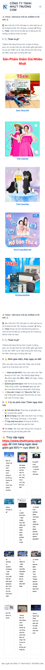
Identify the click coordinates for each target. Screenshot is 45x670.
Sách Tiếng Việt (22, 110)
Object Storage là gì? (9, 509)
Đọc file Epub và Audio (8, 615)
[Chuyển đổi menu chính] (40, 6)
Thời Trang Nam (22, 204)
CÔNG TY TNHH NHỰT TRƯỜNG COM (20, 7)
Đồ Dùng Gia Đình (22, 295)
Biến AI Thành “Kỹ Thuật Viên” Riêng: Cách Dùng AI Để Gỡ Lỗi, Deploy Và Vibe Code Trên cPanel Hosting (9, 475)
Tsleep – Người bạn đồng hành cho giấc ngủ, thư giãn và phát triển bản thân (36, 623)
